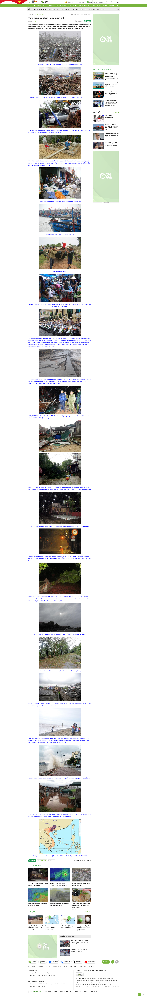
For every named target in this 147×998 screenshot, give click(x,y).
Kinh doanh (62, 5)
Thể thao (111, 5)
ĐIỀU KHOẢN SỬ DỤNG (81, 991)
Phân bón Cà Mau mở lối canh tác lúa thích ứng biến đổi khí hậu (111, 84)
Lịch (90, 2)
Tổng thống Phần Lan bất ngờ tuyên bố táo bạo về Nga (112, 135)
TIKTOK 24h (79, 961)
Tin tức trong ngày (40, 9)
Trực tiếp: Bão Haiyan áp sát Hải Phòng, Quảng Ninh (38, 884)
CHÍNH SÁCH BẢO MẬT (66, 991)
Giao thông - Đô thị (90, 9)
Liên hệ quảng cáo (35, 991)
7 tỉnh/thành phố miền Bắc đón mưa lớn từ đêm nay (79, 950)
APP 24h (34, 961)
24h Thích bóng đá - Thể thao (81, 5)
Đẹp (81, 966)
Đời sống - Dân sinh (77, 9)
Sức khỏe (93, 5)
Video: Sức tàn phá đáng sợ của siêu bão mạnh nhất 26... (59, 904)
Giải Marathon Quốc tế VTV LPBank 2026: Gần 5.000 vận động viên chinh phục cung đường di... (111, 76)
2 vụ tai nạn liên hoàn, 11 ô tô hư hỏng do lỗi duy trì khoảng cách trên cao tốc (80, 942)
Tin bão (34, 21)
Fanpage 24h (54, 961)
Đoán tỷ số (81, 2)
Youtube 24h (91, 961)
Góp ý (55, 991)
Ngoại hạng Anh (53, 5)
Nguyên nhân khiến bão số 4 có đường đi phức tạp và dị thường (35, 927)
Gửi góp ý (43, 860)
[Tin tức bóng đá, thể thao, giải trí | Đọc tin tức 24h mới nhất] (32, 2)
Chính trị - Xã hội (53, 9)
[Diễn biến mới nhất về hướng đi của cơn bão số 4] (38, 895)
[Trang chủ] (31, 9)
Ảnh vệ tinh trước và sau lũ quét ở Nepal (111, 116)
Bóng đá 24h (67, 961)
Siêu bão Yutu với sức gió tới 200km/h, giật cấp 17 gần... (58, 884)
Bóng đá (45, 5)
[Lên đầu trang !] (143, 994)
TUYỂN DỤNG (93, 991)
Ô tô (117, 5)
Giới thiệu (48, 991)
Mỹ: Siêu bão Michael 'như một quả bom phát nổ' (81, 884)
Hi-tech (99, 5)
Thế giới (105, 5)
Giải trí (69, 5)
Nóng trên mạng (101, 9)
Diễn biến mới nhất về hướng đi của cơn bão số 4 (37, 904)
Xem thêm (87, 911)
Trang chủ (30, 14)
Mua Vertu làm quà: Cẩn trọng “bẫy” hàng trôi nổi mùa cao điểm (111, 93)
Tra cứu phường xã (64, 9)
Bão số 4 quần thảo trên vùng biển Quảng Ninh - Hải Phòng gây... (51, 927)
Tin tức (39, 5)
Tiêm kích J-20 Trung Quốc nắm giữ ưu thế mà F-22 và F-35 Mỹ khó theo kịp (112, 127)
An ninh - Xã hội (56, 966)
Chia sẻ (89, 21)
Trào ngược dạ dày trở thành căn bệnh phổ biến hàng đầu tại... (83, 927)
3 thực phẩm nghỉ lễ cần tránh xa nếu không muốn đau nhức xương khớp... (81, 905)
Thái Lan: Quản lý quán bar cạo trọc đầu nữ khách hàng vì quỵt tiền (111, 144)
